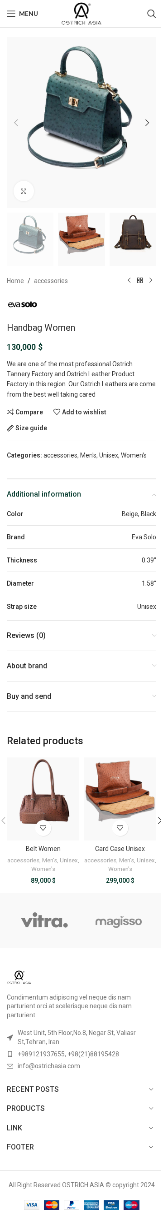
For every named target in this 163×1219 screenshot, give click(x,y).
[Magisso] (119, 920)
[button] (16, 123)
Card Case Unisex (120, 848)
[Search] (152, 14)
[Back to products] (139, 280)
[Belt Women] (43, 799)
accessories (51, 280)
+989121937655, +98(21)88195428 (68, 1054)
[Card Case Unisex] (120, 799)
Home (15, 280)
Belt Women (43, 848)
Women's (134, 455)
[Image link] (19, 976)
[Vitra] (44, 920)
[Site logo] (81, 13)
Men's (88, 455)
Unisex (108, 455)
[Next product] (150, 280)
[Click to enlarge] (24, 191)
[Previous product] (129, 280)
